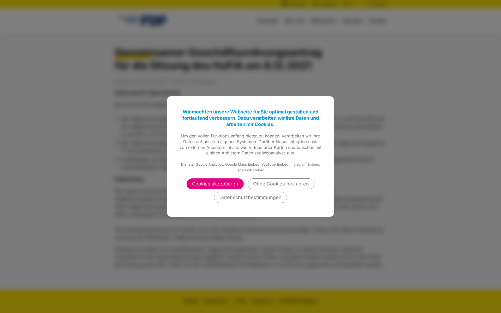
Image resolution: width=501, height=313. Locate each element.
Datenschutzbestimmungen (250, 197)
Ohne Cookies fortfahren (281, 183)
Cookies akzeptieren (215, 183)
